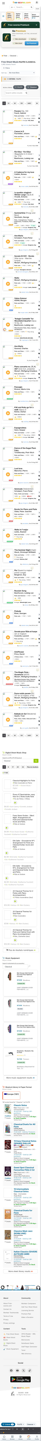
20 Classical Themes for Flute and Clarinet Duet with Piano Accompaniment (24, 932)
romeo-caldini (24, 186)
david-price (25, 666)
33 (23, 767)
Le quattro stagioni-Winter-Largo (23, 194)
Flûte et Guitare (19, 824)
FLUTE (20, 87)
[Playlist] (33, 1429)
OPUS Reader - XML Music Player (28, 1335)
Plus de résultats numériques (22, 950)
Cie (6, 859)
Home (4, 1439)
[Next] (28, 1429)
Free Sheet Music (12, 1334)
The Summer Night (25, 551)
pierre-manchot (24, 482)
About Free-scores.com (7, 1304)
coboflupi (25, 421)
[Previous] (16, 1429)
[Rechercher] (31, 7)
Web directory (26, 1353)
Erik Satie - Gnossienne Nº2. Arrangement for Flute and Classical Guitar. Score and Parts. (23, 869)
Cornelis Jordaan (25, 806)
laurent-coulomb (23, 645)
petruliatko (25, 523)
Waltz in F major (21, 531)
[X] (23, 1370)
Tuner (23, 1350)
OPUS (29, 1439)
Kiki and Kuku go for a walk (23, 409)
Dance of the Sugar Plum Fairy (25, 450)
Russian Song (24, 592)
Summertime (24, 215)
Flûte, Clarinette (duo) (21, 936)
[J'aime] (12, 1429)
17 (13, 767)
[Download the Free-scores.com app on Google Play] (20, 1379)
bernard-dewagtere (23, 271)
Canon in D (21, 132)
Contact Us (7, 1309)
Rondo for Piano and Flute (25, 510)
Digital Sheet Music (9, 1344)
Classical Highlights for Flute (24, 781)
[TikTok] (29, 1370)
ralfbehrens (25, 564)
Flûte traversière (19, 916)
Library (20, 1439)
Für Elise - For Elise (24, 155)
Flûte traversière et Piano (22, 783)
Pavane (21, 112)
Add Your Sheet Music (29, 1307)
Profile (37, 1439)
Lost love (21, 469)
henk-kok (25, 125)
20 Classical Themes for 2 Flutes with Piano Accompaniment (23, 893)
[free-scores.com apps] (3, 16)
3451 (29, 103)
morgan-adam (24, 312)
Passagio (22, 388)
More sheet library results (20, 1271)
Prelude (20, 612)
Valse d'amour (20, 299)
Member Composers (28, 1303)
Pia (23, 572)
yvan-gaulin (25, 728)
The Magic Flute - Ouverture (25, 674)
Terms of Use (8, 1316)
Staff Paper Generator (29, 1347)
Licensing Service (27, 1310)
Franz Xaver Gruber (16, 832)
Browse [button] (12, 1439)
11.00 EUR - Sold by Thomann (24, 1132)
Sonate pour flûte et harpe (25, 633)
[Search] (26, 93)
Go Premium (31, 43)
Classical (33, 87)
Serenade (23, 490)
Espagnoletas (20, 429)
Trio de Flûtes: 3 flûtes (21, 799)
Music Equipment (12, 1349)
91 (15, 103)
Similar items (18, 1120)
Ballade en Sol (25, 715)
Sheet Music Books (9, 1338)
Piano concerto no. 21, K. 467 (25, 369)
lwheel (26, 605)
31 (8, 103)
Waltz (25, 279)
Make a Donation (27, 1317)
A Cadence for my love (24, 173)
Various (13, 905)
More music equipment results (20, 1078)
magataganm (25, 340)
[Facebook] (11, 1370)
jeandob (26, 687)
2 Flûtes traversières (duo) (23, 897)
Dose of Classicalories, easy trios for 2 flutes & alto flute (24, 795)
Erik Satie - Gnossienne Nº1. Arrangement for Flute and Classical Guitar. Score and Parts (24, 844)
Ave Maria (23, 237)
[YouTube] (17, 1370)
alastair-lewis (25, 292)
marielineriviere (24, 401)
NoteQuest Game (27, 1343)
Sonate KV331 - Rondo (25, 259)
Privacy (5, 1319)
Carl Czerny (14, 806)
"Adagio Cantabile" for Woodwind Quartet (25, 322)
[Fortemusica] (13, 1394)
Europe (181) (13, 1094)
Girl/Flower (19, 653)
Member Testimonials (11, 1312)
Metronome (25, 1340)
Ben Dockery (24, 905)
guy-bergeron (25, 229)
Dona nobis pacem (25, 695)
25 (18, 767)
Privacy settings (9, 1323)
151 (21, 103)
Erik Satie (13, 857)
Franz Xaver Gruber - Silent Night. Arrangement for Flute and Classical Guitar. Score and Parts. (23, 819)
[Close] (36, 25)
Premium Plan (26, 1314)
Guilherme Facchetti (19, 834)
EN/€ (37, 9)
